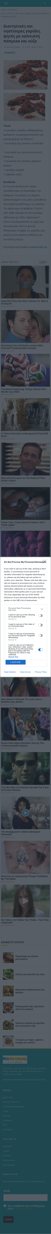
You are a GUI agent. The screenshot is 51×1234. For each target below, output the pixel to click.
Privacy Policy (41, 672)
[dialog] (25, 617)
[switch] (40, 615)
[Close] (45, 562)
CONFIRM (15, 662)
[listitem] (25, 609)
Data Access (25, 672)
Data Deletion (10, 672)
